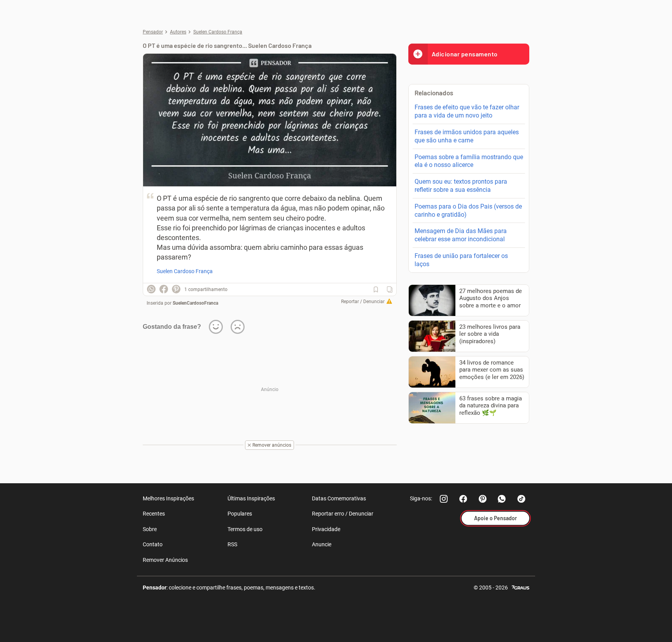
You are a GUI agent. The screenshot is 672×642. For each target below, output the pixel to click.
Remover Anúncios (165, 560)
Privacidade (326, 529)
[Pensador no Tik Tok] (521, 499)
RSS (232, 544)
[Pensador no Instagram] (444, 499)
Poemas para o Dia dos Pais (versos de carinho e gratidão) (468, 210)
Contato (153, 544)
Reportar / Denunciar (363, 301)
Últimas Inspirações (251, 498)
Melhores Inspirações (168, 498)
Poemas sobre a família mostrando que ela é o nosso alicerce (469, 161)
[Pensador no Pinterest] (482, 499)
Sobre (150, 529)
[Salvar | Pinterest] (176, 289)
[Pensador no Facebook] (463, 499)
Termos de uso (245, 529)
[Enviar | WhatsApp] (151, 289)
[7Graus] (520, 587)
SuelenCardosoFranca (195, 303)
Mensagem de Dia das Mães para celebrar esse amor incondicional (461, 235)
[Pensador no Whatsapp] (502, 499)
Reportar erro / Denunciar (342, 513)
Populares (240, 513)
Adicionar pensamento (465, 54)
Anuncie (321, 544)
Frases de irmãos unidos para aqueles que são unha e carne (467, 136)
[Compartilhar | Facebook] (163, 289)
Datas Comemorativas (339, 498)
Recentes (154, 513)
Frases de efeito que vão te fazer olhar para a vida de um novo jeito (467, 111)
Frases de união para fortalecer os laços (461, 260)
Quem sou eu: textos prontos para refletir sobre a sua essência (461, 185)
